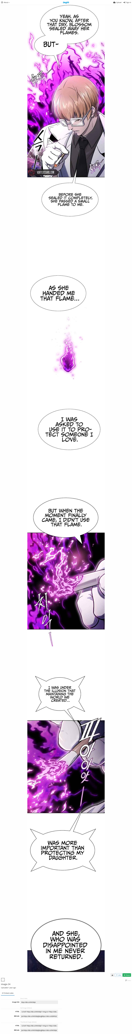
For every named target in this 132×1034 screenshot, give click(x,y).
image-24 (5, 984)
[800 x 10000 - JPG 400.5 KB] (112, 975)
